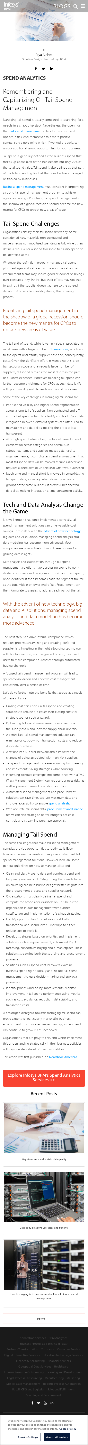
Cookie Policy (67, 1428)
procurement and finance (65, 809)
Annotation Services (33, 1338)
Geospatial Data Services (34, 1366)
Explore (41, 1318)
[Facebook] (32, 1403)
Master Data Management (23, 1384)
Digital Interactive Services (22, 1355)
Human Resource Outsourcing (24, 1372)
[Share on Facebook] (36, 69)
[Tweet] (43, 69)
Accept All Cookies (57, 1436)
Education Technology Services (63, 1355)
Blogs (62, 6)
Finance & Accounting (30, 1361)
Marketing (73, 1378)
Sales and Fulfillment (61, 1389)
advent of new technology (62, 531)
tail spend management (26, 131)
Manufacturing (54, 1378)
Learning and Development (64, 1372)
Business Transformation (22, 1349)
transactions (59, 349)
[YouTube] (45, 1403)
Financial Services (59, 1361)
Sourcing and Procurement (43, 1395)
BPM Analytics (58, 1338)
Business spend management (23, 187)
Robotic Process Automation (62, 1384)
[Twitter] (38, 1403)
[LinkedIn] (52, 1403)
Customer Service (68, 1349)
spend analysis (59, 803)
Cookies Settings (28, 1436)
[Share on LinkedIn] (51, 69)
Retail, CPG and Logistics (28, 1389)
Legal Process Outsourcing (24, 1378)
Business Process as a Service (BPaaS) (43, 1343)
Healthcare (61, 1366)
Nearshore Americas (63, 1057)
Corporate (47, 1349)
